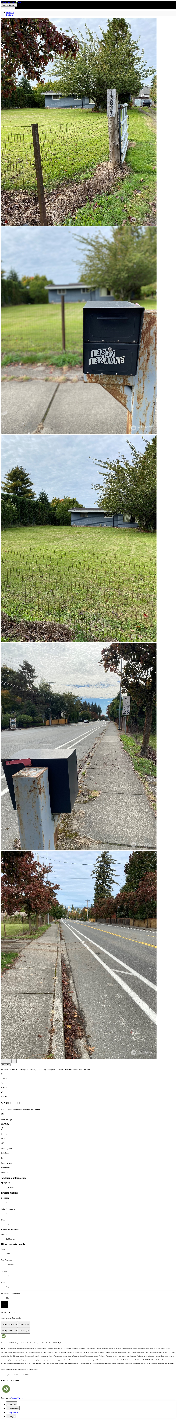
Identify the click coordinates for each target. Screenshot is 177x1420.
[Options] (3, 1061)
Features (9, 15)
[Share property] (14, 1061)
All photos (6, 1065)
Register (11, 8)
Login (4, 8)
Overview (10, 12)
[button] (88, 122)
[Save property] (8, 1061)
